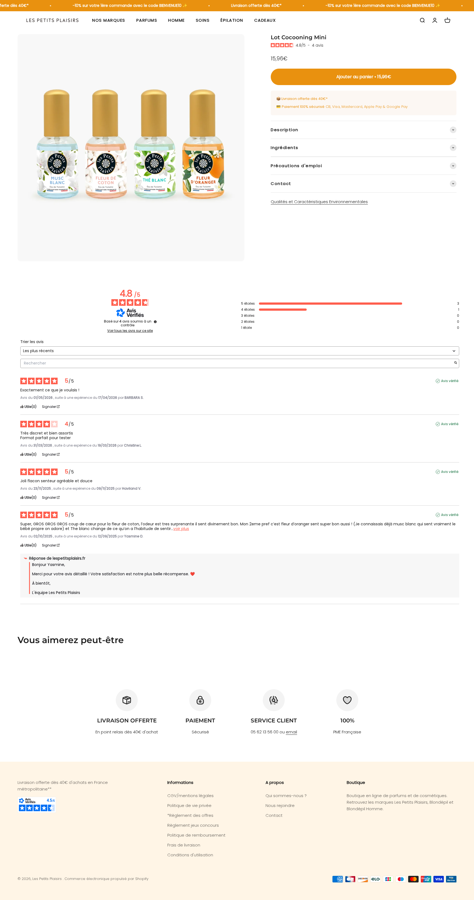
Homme (176, 20)
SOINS (203, 20)
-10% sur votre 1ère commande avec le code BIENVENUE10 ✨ (123, 5)
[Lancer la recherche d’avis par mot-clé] (455, 363)
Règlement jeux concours (193, 825)
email (291, 732)
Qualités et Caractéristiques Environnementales (319, 201)
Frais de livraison (183, 845)
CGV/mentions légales (190, 795)
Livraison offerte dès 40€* (249, 5)
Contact (274, 815)
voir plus (181, 528)
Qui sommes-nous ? (286, 795)
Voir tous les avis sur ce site (130, 331)
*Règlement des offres (190, 815)
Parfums (146, 20)
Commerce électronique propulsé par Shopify (106, 878)
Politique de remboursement (196, 835)
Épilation (232, 20)
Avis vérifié (449, 381)
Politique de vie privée (189, 805)
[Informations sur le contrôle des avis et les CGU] (155, 321)
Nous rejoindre (280, 805)
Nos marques (108, 20)
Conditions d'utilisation (190, 855)
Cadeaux (265, 20)
